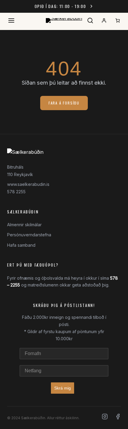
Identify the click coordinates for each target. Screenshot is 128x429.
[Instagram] (105, 418)
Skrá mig (62, 388)
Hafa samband (21, 245)
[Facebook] (118, 418)
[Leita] (90, 20)
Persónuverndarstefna (29, 234)
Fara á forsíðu (64, 102)
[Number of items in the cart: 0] (117, 20)
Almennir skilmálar (24, 224)
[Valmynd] (11, 20)
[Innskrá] (104, 20)
